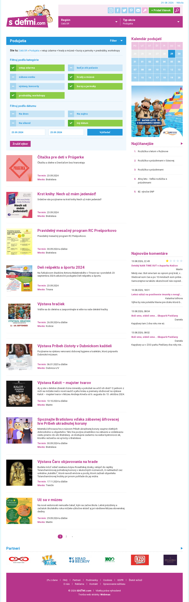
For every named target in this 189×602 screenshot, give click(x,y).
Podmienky (92, 580)
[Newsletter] (138, 10)
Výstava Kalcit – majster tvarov (64, 383)
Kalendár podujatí (146, 39)
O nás (66, 584)
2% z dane (52, 580)
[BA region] (157, 111)
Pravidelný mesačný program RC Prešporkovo (76, 231)
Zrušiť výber (20, 144)
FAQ (65, 580)
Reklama (79, 584)
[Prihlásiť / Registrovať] (145, 10)
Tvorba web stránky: (94, 594)
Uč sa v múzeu (49, 500)
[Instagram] (111, 10)
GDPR (120, 580)
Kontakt (94, 584)
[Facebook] (118, 10)
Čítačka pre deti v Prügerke (60, 157)
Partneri (77, 580)
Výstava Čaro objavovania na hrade (67, 462)
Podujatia (34, 50)
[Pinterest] (131, 10)
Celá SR (23, 50)
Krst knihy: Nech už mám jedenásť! (66, 194)
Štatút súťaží (135, 580)
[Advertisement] (157, 224)
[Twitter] (124, 10)
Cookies (107, 580)
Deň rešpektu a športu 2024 (61, 267)
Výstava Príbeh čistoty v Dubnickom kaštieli (74, 346)
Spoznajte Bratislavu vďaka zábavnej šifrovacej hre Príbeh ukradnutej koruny (78, 421)
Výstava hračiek (51, 304)
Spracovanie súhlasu (114, 584)
